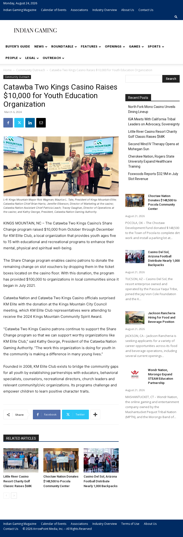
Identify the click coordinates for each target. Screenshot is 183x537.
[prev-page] (6, 496)
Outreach (52, 58)
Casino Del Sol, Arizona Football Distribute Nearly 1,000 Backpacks (100, 481)
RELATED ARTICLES (21, 438)
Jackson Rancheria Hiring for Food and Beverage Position (161, 317)
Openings (113, 46)
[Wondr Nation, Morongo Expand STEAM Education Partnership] (134, 374)
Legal (30, 58)
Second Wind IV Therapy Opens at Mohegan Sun (153, 146)
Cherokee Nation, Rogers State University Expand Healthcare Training (151, 161)
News (39, 46)
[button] (176, 16)
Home (7, 70)
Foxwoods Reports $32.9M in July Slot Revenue (153, 176)
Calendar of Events (53, 10)
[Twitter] (19, 123)
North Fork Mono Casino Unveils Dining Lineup (151, 109)
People (11, 58)
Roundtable (62, 46)
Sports (154, 46)
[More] (95, 414)
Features (89, 46)
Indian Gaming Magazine (19, 10)
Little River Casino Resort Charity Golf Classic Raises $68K (17, 481)
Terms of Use (130, 524)
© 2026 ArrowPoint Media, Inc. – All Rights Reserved (57, 529)
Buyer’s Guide (17, 46)
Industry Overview (104, 10)
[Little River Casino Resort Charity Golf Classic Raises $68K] (20, 460)
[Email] (41, 123)
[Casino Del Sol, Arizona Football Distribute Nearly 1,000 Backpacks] (101, 460)
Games (134, 46)
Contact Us (145, 10)
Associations (79, 10)
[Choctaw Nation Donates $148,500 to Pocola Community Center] (60, 460)
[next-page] (14, 496)
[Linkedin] (30, 123)
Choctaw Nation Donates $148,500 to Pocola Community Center (60, 481)
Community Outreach (30, 70)
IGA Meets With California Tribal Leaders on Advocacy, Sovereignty (154, 121)
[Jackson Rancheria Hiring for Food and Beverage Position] (134, 317)
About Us (127, 10)
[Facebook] (8, 123)
